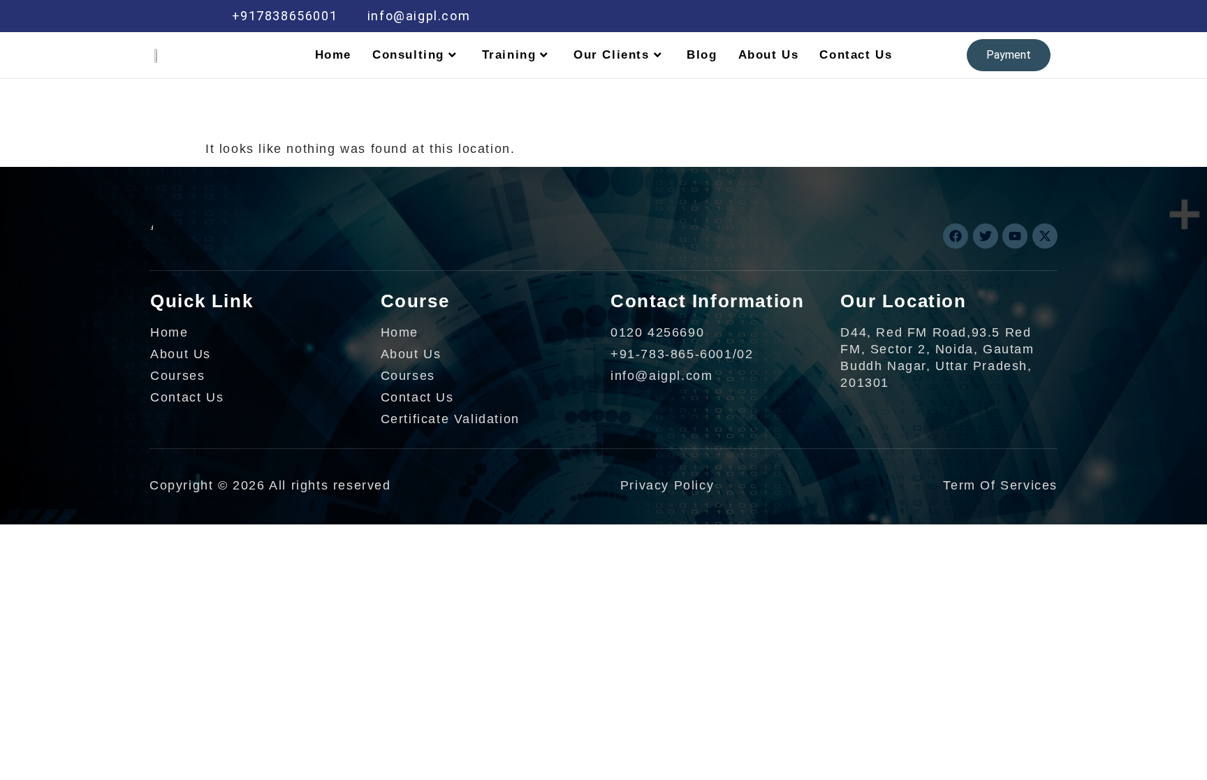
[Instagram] (980, 16)
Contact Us (855, 54)
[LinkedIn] (920, 16)
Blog (702, 54)
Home (333, 54)
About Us (768, 54)
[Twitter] (890, 16)
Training (509, 54)
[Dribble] (949, 16)
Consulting (408, 54)
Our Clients (611, 54)
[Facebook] (861, 16)
